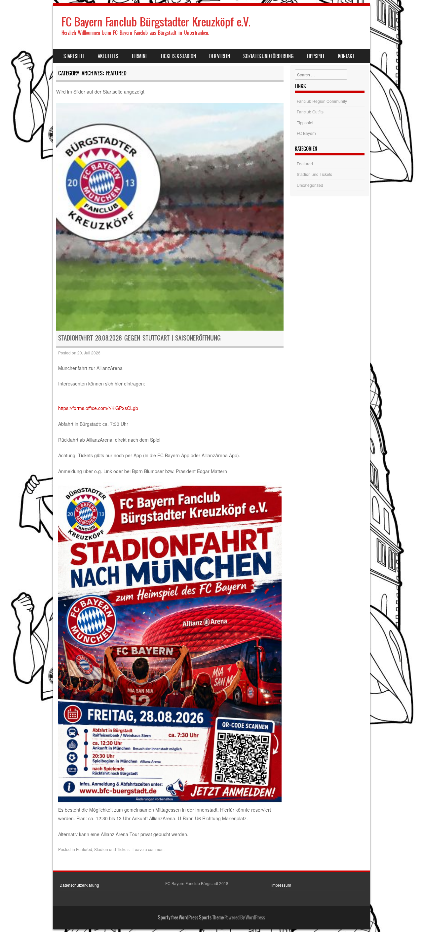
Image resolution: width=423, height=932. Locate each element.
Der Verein (219, 56)
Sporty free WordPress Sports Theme (191, 917)
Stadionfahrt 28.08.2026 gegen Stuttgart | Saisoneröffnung (139, 338)
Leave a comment (149, 849)
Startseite (74, 56)
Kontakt (346, 56)
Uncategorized (310, 185)
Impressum (281, 885)
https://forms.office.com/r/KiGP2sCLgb (98, 408)
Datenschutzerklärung (79, 885)
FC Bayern (306, 133)
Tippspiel (316, 56)
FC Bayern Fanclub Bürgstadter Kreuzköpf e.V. (155, 22)
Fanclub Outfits (310, 111)
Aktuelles (108, 56)
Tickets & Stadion (178, 56)
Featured (84, 849)
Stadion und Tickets (112, 849)
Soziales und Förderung (268, 56)
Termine (139, 56)
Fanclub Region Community (322, 101)
